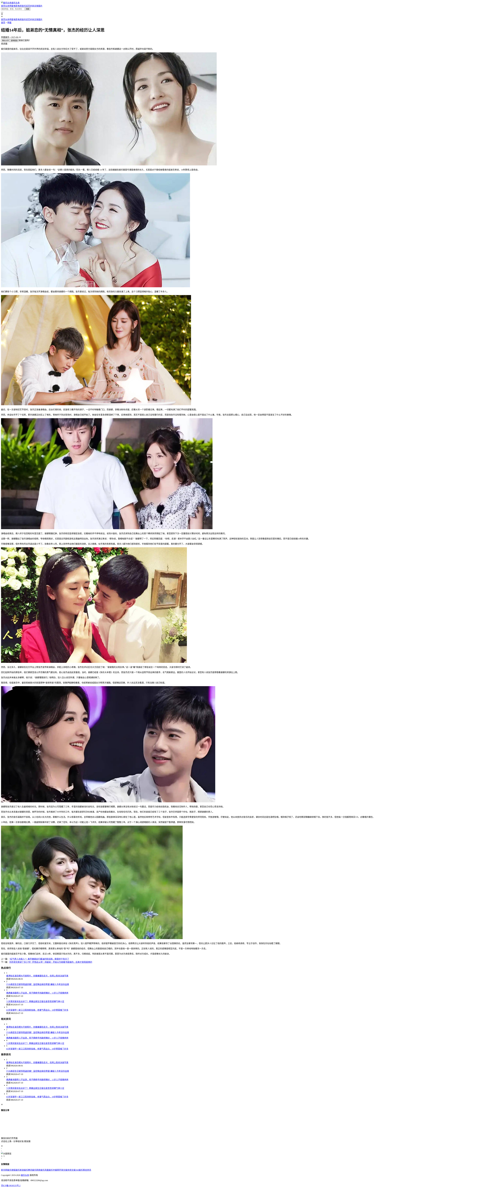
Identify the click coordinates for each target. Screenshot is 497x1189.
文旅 (36, 6)
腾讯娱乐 (32, 1170)
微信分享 (5, 40)
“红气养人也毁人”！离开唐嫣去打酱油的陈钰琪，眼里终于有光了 (39, 959)
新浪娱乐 (24, 1170)
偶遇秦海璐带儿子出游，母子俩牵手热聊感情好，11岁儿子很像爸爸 (37, 993)
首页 (3, 6)
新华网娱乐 (6, 1170)
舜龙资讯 (87, 1170)
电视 (20, 6)
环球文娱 (63, 1170)
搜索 (27, 9)
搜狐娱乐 (15, 1170)
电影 (15, 6)
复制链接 (14, 40)
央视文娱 (71, 1170)
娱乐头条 (25, 1175)
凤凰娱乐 (49, 1170)
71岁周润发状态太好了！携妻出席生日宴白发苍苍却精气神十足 (35, 1001)
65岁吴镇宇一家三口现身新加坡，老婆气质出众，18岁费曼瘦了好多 (37, 1010)
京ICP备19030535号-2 (10, 1185)
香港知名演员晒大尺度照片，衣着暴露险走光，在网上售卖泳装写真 (37, 976)
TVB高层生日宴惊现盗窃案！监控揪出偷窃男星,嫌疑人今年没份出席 (37, 984)
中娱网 (56, 1170)
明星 (11, 6)
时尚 (32, 6)
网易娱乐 (40, 1170)
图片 (40, 6)
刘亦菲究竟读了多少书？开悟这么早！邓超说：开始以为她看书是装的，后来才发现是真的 (50, 962)
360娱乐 (79, 1170)
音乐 (24, 6)
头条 (7, 6)
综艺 (28, 6)
